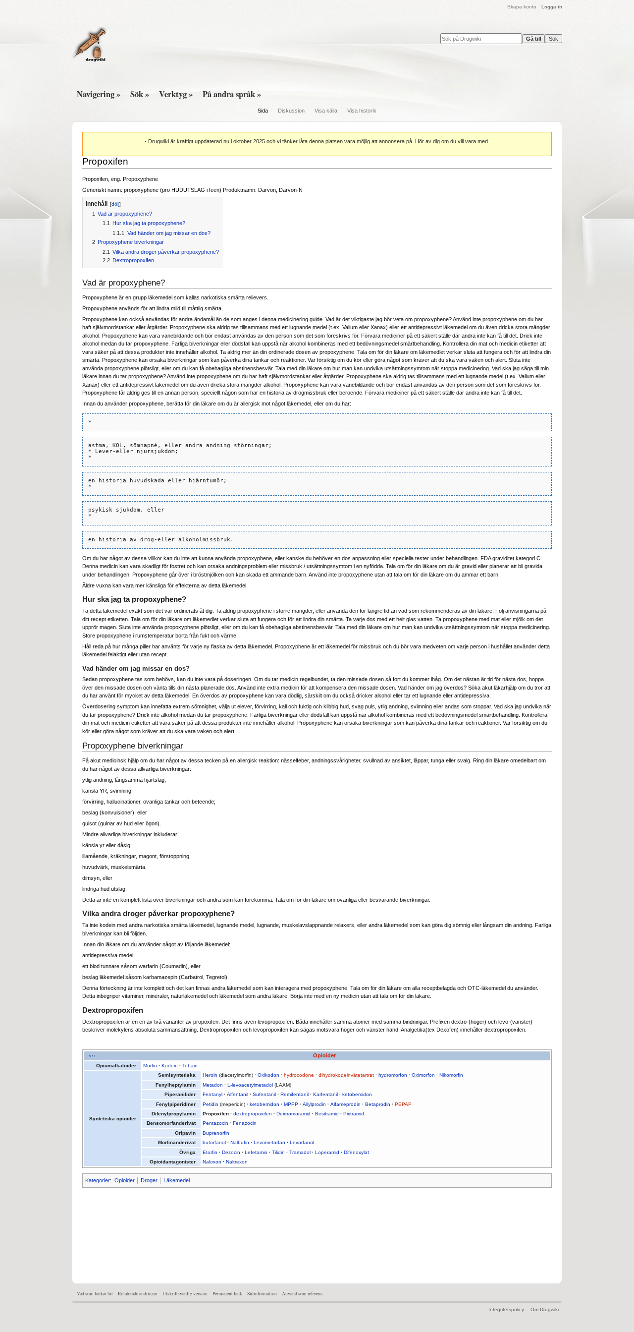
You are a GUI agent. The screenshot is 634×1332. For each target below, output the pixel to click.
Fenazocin (245, 1123)
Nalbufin (239, 1142)
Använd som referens (302, 1293)
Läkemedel (176, 1180)
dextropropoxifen (252, 1113)
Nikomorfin (451, 1075)
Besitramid (327, 1113)
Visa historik (361, 111)
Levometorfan (269, 1142)
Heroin (210, 1075)
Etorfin (210, 1152)
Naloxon (212, 1161)
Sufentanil (264, 1094)
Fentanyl (212, 1094)
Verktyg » (176, 94)
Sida (263, 111)
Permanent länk (227, 1293)
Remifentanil (294, 1094)
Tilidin (278, 1152)
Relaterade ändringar (138, 1293)
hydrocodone (299, 1075)
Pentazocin (215, 1123)
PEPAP (403, 1104)
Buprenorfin (216, 1133)
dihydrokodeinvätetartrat (346, 1075)
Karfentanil (325, 1094)
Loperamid (327, 1152)
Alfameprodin (345, 1104)
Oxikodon (268, 1075)
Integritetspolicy (506, 1309)
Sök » (139, 94)
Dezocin (231, 1152)
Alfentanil (237, 1094)
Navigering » (98, 94)
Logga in (551, 6)
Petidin (210, 1104)
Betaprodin (377, 1104)
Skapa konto (521, 6)
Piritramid (353, 1113)
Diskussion (291, 111)
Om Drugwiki (544, 1309)
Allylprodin (314, 1104)
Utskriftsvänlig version (185, 1293)
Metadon (213, 1085)
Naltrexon (237, 1161)
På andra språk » (232, 94)
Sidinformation (262, 1293)
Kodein (169, 1065)
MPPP (291, 1104)
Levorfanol (302, 1142)
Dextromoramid (293, 1113)
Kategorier (97, 1180)
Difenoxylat (356, 1152)
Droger (149, 1180)
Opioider (324, 1055)
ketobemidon (357, 1094)
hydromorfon (392, 1075)
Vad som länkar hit (95, 1293)
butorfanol (214, 1142)
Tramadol (300, 1152)
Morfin (150, 1065)
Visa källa (326, 111)
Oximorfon (423, 1075)
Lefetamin (256, 1152)
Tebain (190, 1065)
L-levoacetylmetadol (250, 1085)
